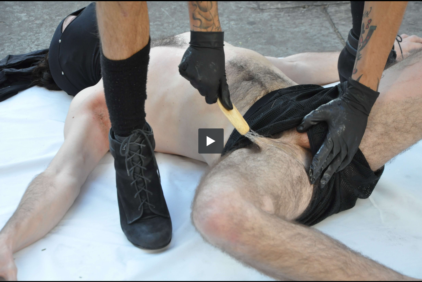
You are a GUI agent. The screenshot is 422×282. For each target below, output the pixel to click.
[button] (211, 141)
